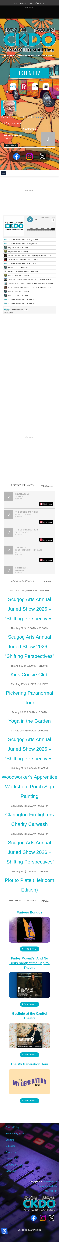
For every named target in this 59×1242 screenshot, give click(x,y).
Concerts (9, 1140)
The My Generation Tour (29, 1064)
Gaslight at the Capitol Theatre (29, 1016)
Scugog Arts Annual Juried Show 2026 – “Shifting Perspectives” (29, 608)
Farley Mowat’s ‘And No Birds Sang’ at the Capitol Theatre (29, 962)
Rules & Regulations (15, 1133)
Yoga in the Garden (29, 721)
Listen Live (10, 1171)
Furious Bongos (29, 912)
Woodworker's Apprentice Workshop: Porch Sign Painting (29, 786)
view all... (47, 486)
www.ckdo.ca (50, 1181)
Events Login (11, 1152)
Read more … (30, 949)
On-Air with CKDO (14, 1165)
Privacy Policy (12, 1127)
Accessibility (50, 1191)
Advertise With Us (48, 1186)
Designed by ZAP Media (29, 1230)
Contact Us (10, 1158)
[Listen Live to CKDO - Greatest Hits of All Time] (29, 73)
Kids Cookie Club (29, 674)
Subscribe (10, 1146)
